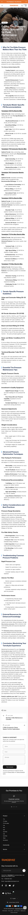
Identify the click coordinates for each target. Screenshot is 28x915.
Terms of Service (21, 772)
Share (4, 710)
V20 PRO (5, 831)
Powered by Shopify (19, 908)
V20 (4, 829)
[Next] (26, 1)
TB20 (4, 838)
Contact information (14, 912)
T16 (4, 825)
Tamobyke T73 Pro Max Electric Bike (13, 234)
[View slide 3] (15, 807)
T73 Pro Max (6, 823)
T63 (4, 827)
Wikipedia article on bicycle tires (13, 630)
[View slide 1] (11, 807)
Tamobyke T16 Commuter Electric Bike (13, 149)
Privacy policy (10, 910)
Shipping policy (23, 910)
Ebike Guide (5, 22)
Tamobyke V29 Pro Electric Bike (11, 198)
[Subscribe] (24, 870)
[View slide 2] (13, 807)
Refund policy (4, 910)
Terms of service (17, 910)
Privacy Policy (11, 772)
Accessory (5, 840)
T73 (4, 819)
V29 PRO (5, 836)
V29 (4, 833)
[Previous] (2, 1)
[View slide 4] (16, 807)
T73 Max (5, 821)
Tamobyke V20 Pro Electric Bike (11, 111)
